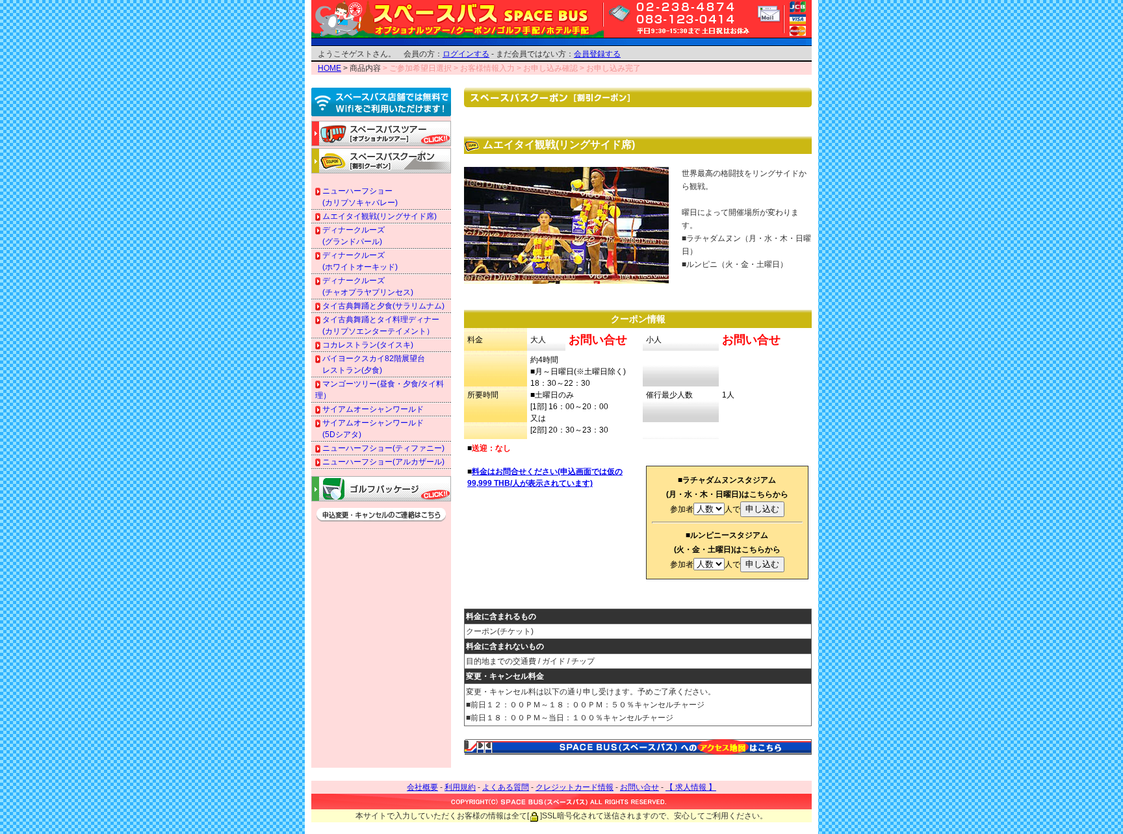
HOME (329, 68)
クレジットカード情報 (574, 787)
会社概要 (422, 787)
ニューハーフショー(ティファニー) (382, 448)
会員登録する (597, 53)
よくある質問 (505, 787)
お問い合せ (639, 787)
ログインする (466, 53)
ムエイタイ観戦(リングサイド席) (378, 216)
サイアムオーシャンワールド (372, 409)
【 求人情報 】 (690, 787)
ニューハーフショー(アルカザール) (382, 461)
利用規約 (460, 787)
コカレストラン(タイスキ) (366, 344)
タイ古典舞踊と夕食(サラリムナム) (382, 305)
